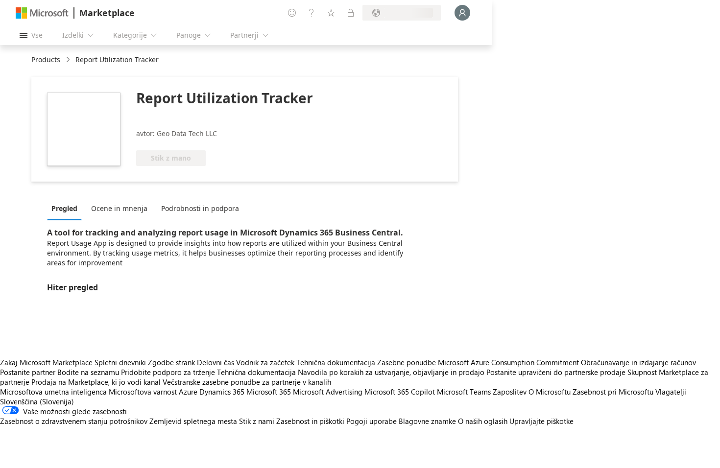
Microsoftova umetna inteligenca (53, 392)
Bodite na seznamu (88, 372)
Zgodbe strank (171, 362)
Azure (188, 392)
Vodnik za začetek (265, 362)
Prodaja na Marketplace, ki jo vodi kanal (96, 382)
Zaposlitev (510, 392)
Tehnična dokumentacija (335, 362)
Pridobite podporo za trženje (168, 372)
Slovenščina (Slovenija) (37, 401)
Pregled (64, 208)
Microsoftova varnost (143, 392)
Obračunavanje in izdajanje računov (638, 362)
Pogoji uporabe (371, 421)
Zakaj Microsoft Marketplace (46, 362)
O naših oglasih (482, 421)
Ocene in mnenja (119, 208)
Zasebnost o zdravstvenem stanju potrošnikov (73, 421)
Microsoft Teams (464, 392)
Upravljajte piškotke (541, 421)
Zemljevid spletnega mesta (193, 421)
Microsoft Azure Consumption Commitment (509, 362)
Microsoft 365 (268, 392)
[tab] (67, 208)
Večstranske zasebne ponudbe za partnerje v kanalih (247, 382)
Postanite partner (27, 372)
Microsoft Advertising (327, 392)
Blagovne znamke (427, 421)
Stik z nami (256, 421)
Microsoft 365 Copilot (399, 392)
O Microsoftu (549, 392)
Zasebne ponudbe (406, 362)
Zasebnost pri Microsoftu (613, 392)
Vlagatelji (670, 392)
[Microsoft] (42, 13)
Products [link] (45, 59)
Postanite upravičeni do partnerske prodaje (555, 372)
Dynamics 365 (221, 392)
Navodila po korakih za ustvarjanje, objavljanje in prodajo (391, 372)
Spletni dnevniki (120, 362)
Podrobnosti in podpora (200, 208)
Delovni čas (215, 362)
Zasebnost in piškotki (310, 421)
